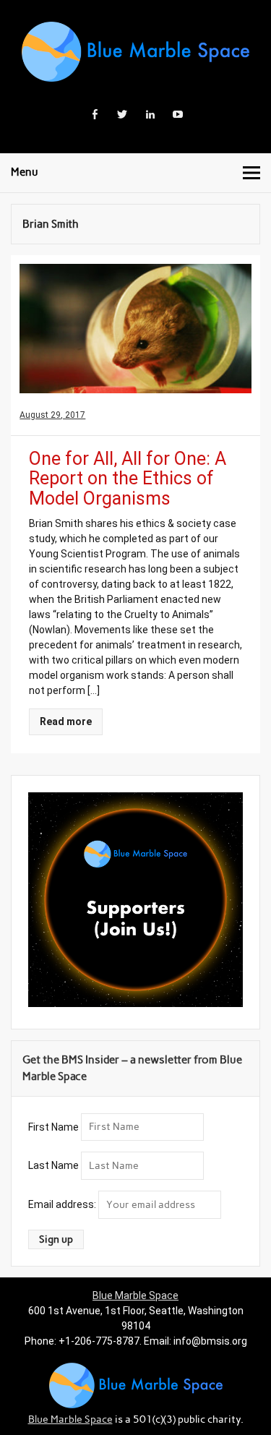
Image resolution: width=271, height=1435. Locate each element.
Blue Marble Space (135, 1295)
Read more (66, 721)
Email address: (63, 1204)
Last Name (53, 1165)
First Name (53, 1126)
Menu (24, 172)
